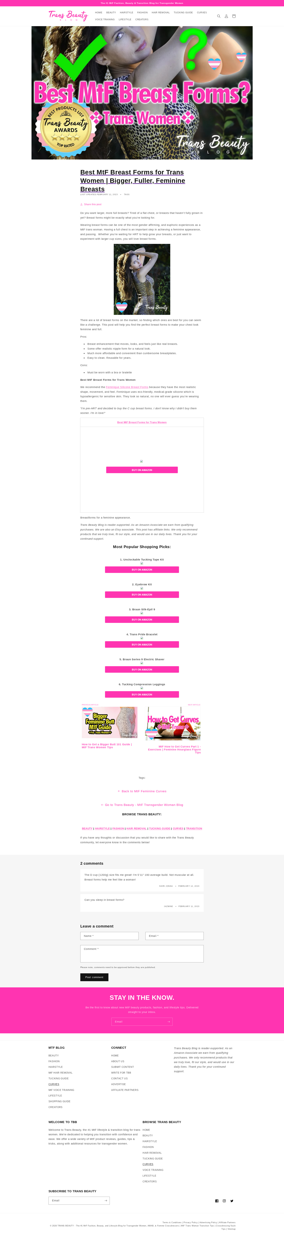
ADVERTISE (118, 1084)
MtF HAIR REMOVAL (61, 1072)
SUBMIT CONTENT (122, 1067)
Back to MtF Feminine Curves (144, 791)
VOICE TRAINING (153, 1170)
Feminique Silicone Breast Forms (127, 387)
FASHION (118, 828)
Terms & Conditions (172, 1223)
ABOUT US (117, 1061)
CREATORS (56, 1107)
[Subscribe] (168, 1022)
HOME (115, 1055)
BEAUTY (87, 828)
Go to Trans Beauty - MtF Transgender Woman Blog (144, 804)
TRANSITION (194, 828)
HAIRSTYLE (102, 828)
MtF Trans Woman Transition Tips (197, 1226)
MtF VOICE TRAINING (61, 1090)
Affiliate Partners (227, 1223)
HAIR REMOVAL (136, 828)
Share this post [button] (92, 204)
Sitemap (232, 1229)
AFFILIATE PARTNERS (124, 1090)
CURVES (178, 828)
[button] (219, 16)
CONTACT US (119, 1078)
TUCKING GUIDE (159, 828)
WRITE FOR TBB (121, 1072)
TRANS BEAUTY (66, 1226)
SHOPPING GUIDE (60, 1101)
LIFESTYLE (55, 1095)
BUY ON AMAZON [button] (142, 470)
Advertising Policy (208, 1223)
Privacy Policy (191, 1223)
